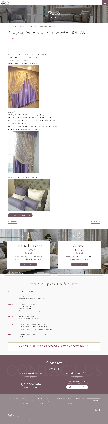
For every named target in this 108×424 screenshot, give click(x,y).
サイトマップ (41, 416)
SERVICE (70, 398)
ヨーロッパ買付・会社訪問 (28, 401)
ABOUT (39, 398)
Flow (69, 401)
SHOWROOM (80, 398)
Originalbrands (50, 401)
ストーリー (40, 403)
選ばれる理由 (40, 401)
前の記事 (14, 221)
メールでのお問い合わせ (78, 387)
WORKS (16, 398)
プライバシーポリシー (30, 416)
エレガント (12, 39)
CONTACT (95, 400)
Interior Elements (61, 398)
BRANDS (49, 398)
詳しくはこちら (28, 264)
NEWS (9, 398)
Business (70, 403)
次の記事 (94, 221)
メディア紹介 (25, 403)
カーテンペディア (26, 406)
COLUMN (24, 398)
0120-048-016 (32, 384)
